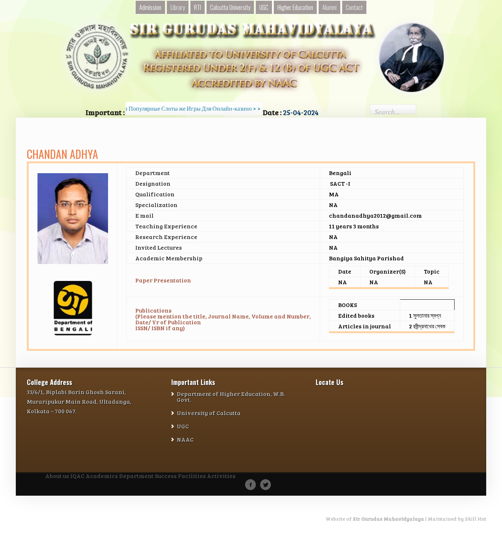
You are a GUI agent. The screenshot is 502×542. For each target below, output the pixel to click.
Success (166, 476)
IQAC (77, 476)
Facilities (192, 476)
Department (136, 476)
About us (57, 476)
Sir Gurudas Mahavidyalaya (388, 518)
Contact (354, 7)
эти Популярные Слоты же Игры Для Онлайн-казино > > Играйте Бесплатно (203, 108)
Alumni (329, 7)
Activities (221, 476)
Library (178, 7)
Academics (102, 476)
